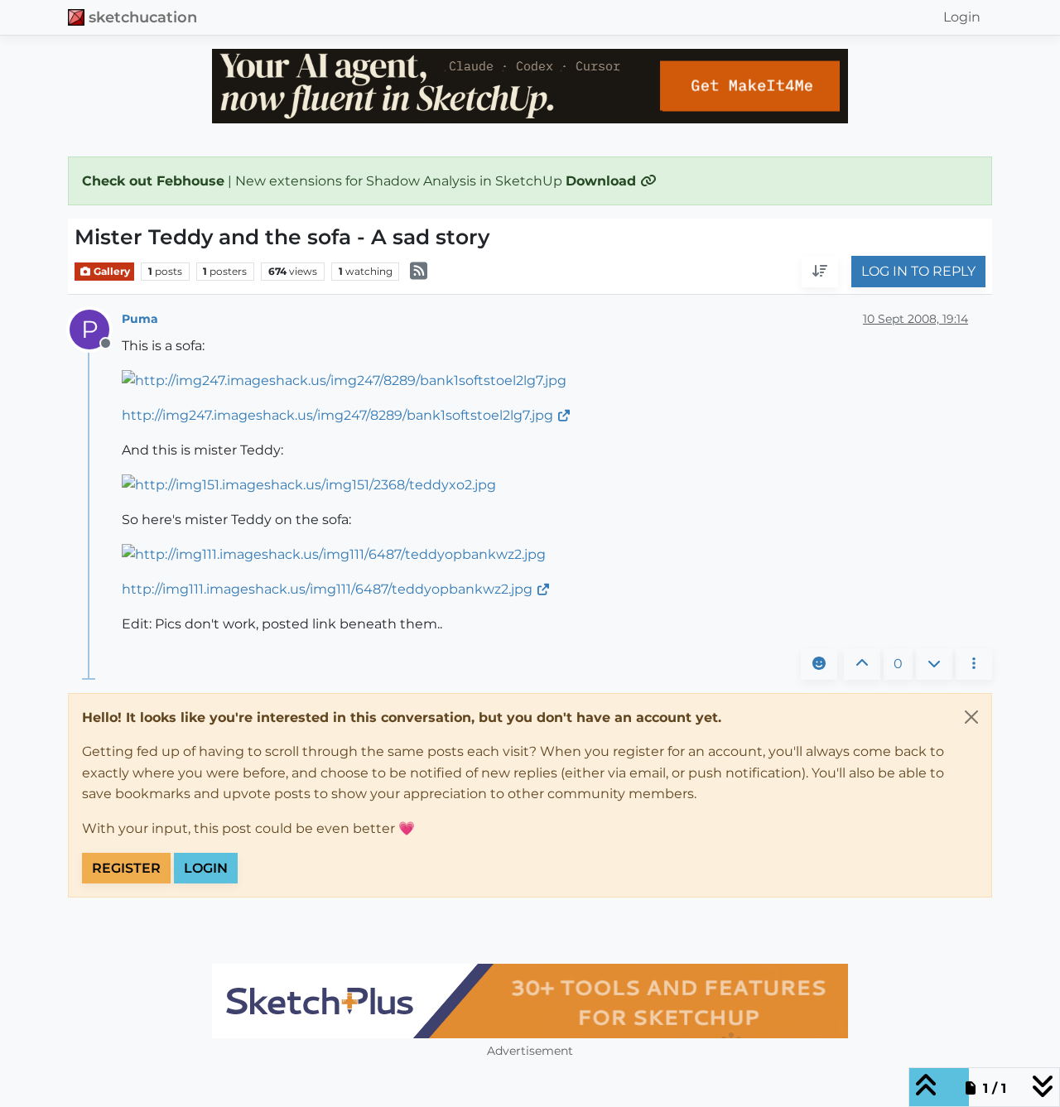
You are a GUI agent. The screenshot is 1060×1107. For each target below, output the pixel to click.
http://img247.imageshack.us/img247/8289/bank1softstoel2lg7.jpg (337, 415)
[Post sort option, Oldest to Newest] (820, 272)
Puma (140, 318)
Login (206, 868)
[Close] (971, 717)
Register (126, 868)
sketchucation (143, 17)
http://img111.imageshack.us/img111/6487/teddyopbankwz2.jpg (327, 589)
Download (603, 181)
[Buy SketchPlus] (530, 1001)
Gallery (110, 271)
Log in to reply (918, 272)
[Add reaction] (819, 664)
